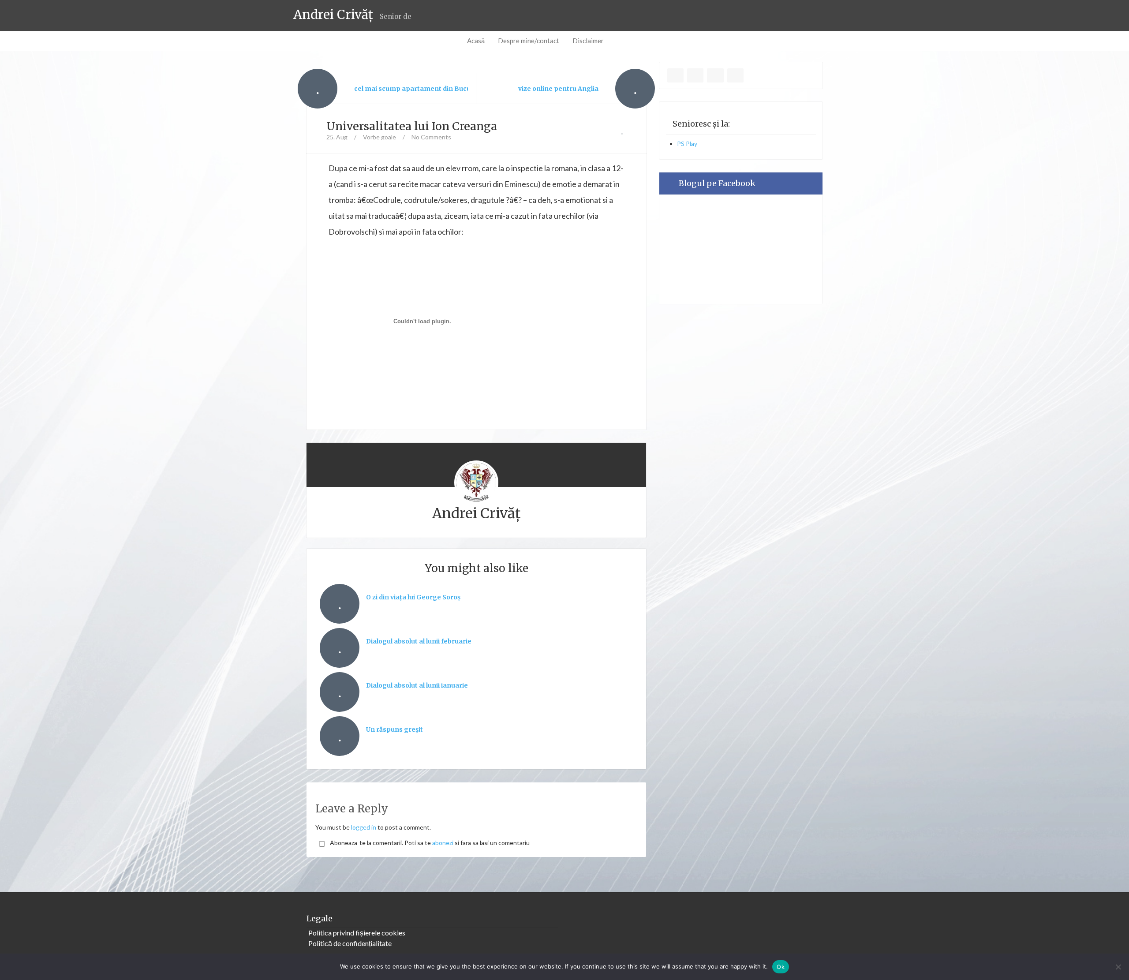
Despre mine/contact (528, 41)
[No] (1118, 966)
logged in (363, 827)
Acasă (476, 41)
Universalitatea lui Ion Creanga (411, 126)
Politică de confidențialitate (350, 943)
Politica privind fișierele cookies (356, 932)
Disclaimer (588, 41)
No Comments (431, 137)
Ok (781, 966)
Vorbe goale (379, 137)
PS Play (687, 143)
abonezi (442, 842)
